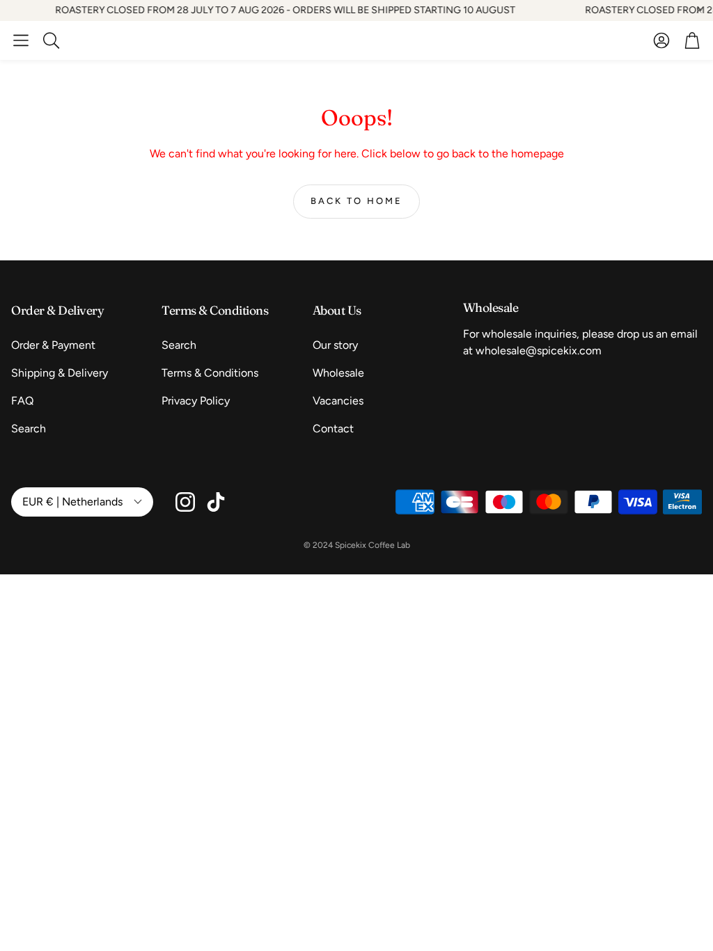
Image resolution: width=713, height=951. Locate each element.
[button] (21, 40)
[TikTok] (216, 502)
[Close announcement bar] (699, 10)
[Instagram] (185, 502)
